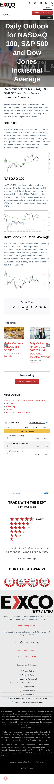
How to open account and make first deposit (25, 400)
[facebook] (30, 3)
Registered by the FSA (27, 625)
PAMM (9, 410)
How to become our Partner (18, 413)
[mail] (46, 3)
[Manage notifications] (6, 778)
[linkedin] (41, 3)
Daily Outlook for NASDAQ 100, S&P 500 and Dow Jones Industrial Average (40, 350)
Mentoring (10, 407)
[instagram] (35, 3)
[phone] (52, 3)
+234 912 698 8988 (28, 657)
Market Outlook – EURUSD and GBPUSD (13, 346)
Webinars (10, 403)
